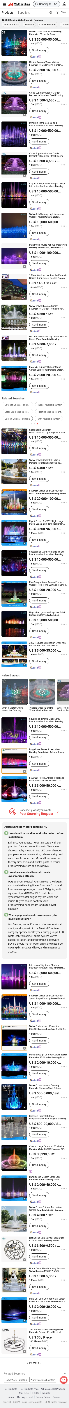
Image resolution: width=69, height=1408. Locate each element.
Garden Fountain (47, 24)
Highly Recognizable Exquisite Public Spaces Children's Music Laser (47, 613)
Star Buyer (24, 1392)
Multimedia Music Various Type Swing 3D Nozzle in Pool (48, 246)
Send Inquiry (39, 50)
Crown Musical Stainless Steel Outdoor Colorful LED (45, 1086)
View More (33, 1362)
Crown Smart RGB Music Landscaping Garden (44, 461)
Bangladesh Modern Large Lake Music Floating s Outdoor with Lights (45, 1178)
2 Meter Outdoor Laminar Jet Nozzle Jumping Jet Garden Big (48, 276)
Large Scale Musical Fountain (19, 411)
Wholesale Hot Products (53, 1388)
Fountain (29, 24)
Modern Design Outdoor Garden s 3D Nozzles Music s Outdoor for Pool (48, 1056)
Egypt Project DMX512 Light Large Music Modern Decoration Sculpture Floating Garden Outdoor (46, 522)
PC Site (35, 1392)
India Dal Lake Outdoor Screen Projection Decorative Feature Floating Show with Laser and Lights (47, 1300)
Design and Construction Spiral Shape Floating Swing (47, 997)
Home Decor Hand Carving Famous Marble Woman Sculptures (47, 1269)
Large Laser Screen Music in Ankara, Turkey (46, 750)
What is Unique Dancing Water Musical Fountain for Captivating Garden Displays (41, 709)
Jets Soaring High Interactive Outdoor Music (46, 215)
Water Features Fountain (43, 1379)
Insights (46, 1392)
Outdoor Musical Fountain (18, 404)
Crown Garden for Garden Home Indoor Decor (46, 307)
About (11, 1397)
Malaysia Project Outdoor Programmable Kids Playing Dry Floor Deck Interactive (47, 1117)
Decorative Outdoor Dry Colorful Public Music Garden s (48, 337)
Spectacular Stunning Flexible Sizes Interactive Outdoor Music (46, 553)
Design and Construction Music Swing (47, 492)
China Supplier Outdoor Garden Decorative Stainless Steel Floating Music (46, 94)
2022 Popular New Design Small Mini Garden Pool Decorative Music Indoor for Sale (47, 644)
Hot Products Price (29, 1388)
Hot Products (10, 1388)
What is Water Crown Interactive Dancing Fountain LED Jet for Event (12, 709)
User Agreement (25, 1397)
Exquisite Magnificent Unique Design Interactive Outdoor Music (47, 184)
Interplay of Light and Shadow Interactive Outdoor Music (46, 966)
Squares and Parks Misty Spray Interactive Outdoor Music (46, 720)
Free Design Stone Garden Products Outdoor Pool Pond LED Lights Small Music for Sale (48, 583)
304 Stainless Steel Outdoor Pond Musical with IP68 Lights (46, 1331)
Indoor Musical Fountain (50, 404)
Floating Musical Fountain (51, 411)
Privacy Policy (43, 1397)
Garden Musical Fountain (17, 418)
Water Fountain (11, 24)
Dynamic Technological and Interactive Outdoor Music (46, 124)
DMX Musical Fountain (49, 418)
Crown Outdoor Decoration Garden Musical (46, 1208)
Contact (57, 1397)
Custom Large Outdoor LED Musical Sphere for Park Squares (47, 1147)
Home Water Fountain (16, 1379)
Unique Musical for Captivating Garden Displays (45, 63)
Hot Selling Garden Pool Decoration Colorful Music (46, 1239)
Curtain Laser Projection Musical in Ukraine (47, 1027)
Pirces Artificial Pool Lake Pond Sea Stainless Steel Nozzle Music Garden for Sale (48, 779)
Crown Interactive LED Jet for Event (45, 33)
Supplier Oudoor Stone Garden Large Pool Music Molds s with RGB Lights (46, 368)
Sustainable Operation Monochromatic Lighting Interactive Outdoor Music (47, 431)
